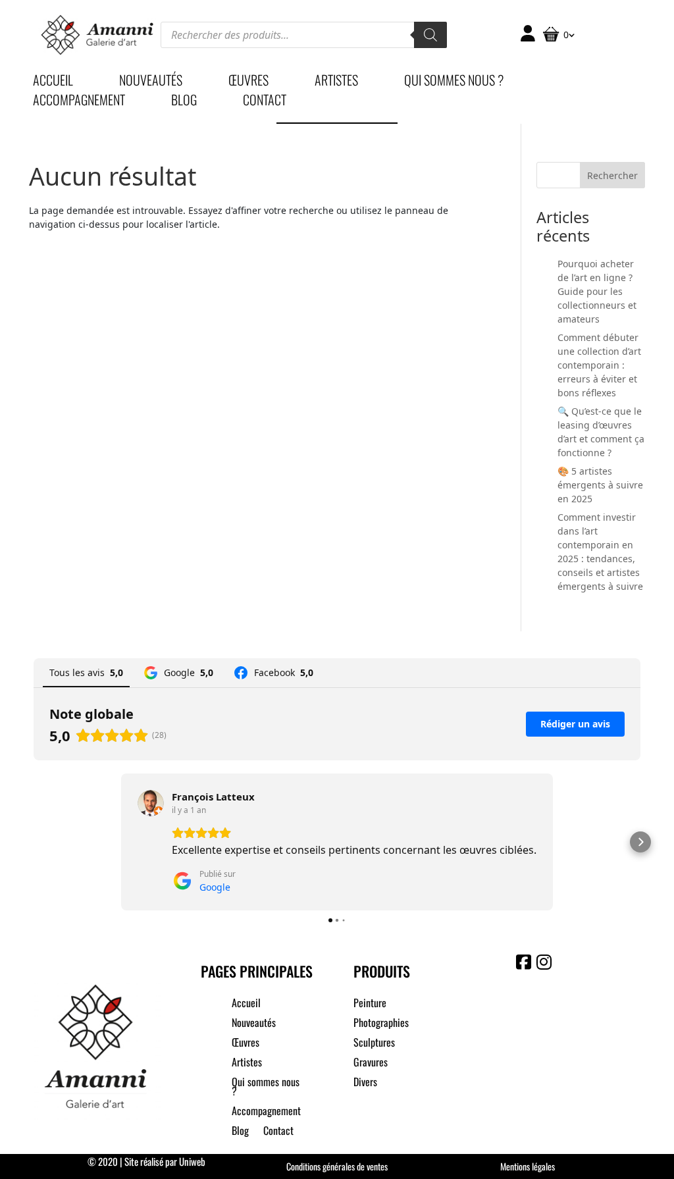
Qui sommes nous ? (454, 82)
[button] (33, 841)
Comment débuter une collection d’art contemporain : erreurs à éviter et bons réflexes (599, 365)
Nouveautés (150, 82)
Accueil (53, 82)
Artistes (336, 82)
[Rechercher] (430, 35)
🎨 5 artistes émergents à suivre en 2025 (600, 485)
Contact (264, 102)
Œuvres (248, 82)
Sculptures (374, 1043)
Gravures (370, 1063)
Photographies (381, 1024)
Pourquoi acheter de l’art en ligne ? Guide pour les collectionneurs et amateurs (596, 291)
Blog (184, 102)
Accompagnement (79, 102)
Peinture (369, 1004)
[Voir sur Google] (151, 803)
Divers (365, 1083)
